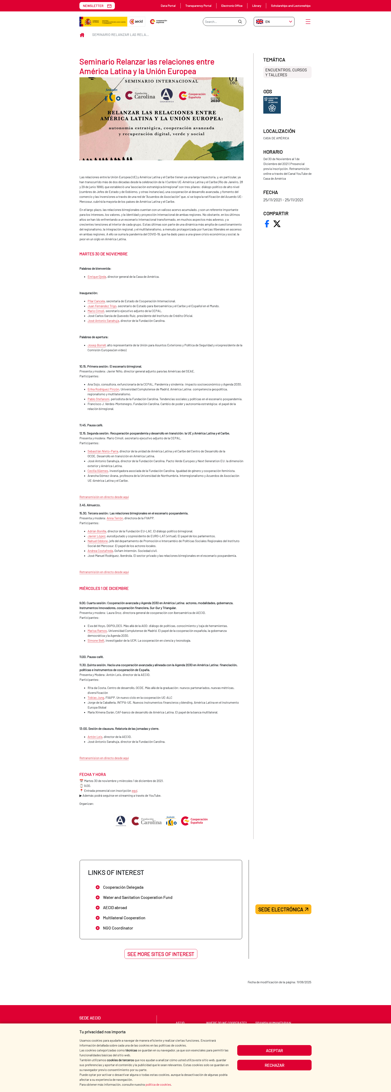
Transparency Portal (198, 5)
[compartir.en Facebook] (267, 223)
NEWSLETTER (93, 6)
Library (256, 5)
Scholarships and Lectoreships (291, 5)
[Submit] (240, 22)
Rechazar (274, 1065)
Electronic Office (232, 5)
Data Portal (168, 5)
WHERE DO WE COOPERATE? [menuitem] (226, 1023)
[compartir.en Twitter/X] (277, 223)
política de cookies (158, 1084)
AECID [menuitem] (180, 1023)
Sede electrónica (280, 909)
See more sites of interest (160, 954)
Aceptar (274, 1050)
